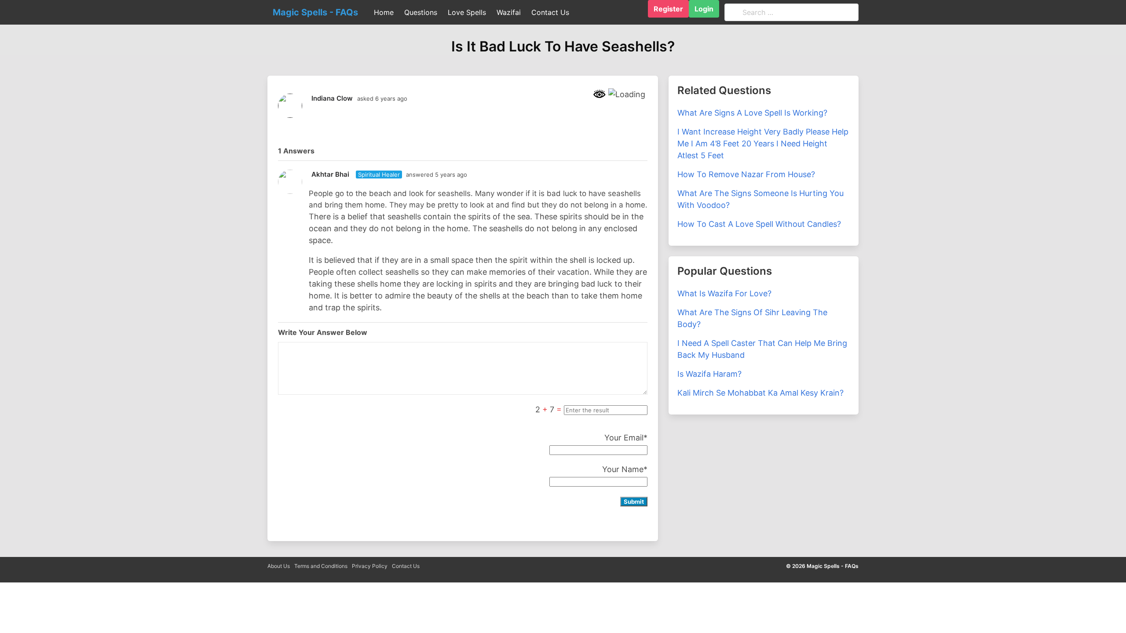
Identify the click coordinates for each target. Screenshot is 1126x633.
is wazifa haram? (709, 373)
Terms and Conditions (320, 566)
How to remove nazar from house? (746, 174)
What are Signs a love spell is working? (752, 112)
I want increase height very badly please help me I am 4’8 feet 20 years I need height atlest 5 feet (762, 143)
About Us (278, 566)
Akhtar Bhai (330, 174)
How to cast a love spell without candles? (759, 224)
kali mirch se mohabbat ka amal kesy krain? (760, 392)
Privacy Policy (370, 566)
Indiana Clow (332, 98)
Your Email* (625, 437)
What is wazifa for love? (724, 293)
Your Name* (624, 469)
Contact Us (406, 566)
